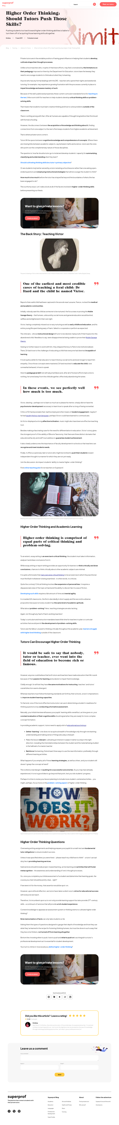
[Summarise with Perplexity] (70, 997)
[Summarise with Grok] (65, 997)
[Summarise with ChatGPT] (48, 997)
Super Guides (51, 1117)
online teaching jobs (32, 468)
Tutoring (14, 48)
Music (63, 1108)
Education (50, 1105)
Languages (51, 1108)
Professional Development (51, 1112)
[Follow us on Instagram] (19, 1111)
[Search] (94, 4)
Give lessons (99, 1105)
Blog (7, 48)
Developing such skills (29, 593)
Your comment (24, 1053)
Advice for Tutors (26, 48)
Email (62, 1063)
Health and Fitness (67, 1105)
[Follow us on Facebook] (9, 1111)
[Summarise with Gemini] (59, 997)
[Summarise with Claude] (54, 997)
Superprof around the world (103, 1101)
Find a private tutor (84, 1101)
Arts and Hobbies (66, 1101)
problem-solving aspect (57, 783)
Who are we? (82, 1105)
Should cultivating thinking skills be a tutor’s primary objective (45, 162)
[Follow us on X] (14, 1111)
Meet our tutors (108, 4)
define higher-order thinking (60, 947)
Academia (50, 1101)
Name (22, 1063)
